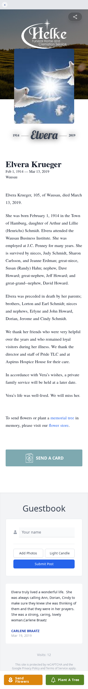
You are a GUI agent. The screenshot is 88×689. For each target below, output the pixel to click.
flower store (59, 425)
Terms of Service (57, 668)
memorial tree (62, 417)
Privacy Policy (31, 668)
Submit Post (44, 564)
